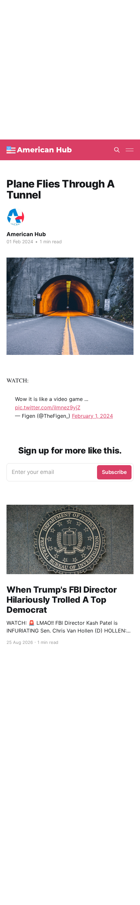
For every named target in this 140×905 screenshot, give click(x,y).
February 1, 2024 (92, 416)
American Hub (26, 234)
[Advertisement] (70, 69)
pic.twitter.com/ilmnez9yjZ (47, 407)
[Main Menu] (129, 150)
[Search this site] (117, 150)
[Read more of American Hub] (16, 217)
